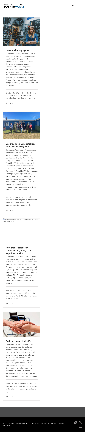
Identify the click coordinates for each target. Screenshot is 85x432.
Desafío (9, 67)
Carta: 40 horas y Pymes (17, 50)
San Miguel (16, 184)
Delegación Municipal (14, 161)
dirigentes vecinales (27, 163)
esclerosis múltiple (13, 352)
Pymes (8, 80)
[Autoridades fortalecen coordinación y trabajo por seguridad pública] (21, 230)
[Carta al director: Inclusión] (21, 324)
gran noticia (28, 69)
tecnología (32, 80)
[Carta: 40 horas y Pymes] (21, 31)
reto (13, 80)
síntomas (17, 371)
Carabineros (26, 155)
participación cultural (14, 360)
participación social (13, 365)
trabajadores (25, 83)
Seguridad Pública (21, 280)
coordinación (19, 262)
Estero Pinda (11, 166)
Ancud (16, 259)
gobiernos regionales (21, 270)
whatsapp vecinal (20, 189)
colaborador (18, 64)
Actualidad (19, 150)
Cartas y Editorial (21, 54)
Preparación (10, 77)
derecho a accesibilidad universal (18, 350)
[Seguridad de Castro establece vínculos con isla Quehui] (21, 125)
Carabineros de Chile (14, 158)
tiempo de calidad (12, 83)
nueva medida (29, 75)
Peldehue (27, 176)
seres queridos (21, 80)
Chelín (30, 158)
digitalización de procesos (23, 67)
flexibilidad (10, 69)
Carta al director (28, 347)
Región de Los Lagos (20, 278)
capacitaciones (21, 62)
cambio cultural (12, 59)
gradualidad (19, 69)
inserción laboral (17, 355)
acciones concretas (27, 56)
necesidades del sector (15, 176)
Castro (25, 158)
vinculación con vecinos (15, 187)
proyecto (30, 77)
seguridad (25, 184)
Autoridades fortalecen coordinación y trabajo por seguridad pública (18, 251)
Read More (9, 103)
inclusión (24, 352)
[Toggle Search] (73, 6)
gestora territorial (23, 166)
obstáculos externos (27, 357)
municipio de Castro (24, 174)
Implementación (12, 72)
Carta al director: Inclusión (18, 341)
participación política (23, 363)
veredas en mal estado (28, 376)
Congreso (27, 64)
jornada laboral (25, 72)
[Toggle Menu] (80, 6)
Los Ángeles (10, 174)
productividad (21, 77)
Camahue (17, 155)
